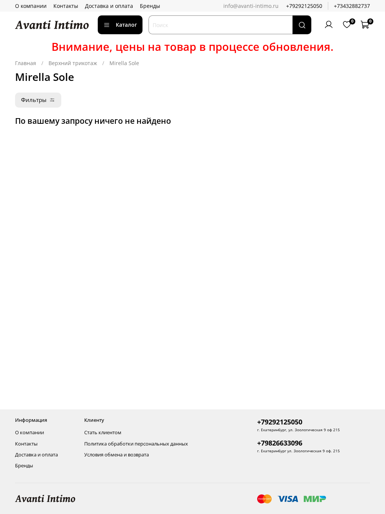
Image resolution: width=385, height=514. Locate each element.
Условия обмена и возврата (116, 455)
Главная (25, 63)
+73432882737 (352, 5)
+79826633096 (279, 442)
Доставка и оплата (109, 5)
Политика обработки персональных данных (136, 444)
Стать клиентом (102, 432)
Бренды (150, 5)
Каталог (126, 24)
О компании (31, 5)
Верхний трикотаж (73, 63)
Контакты (65, 5)
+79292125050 (304, 5)
